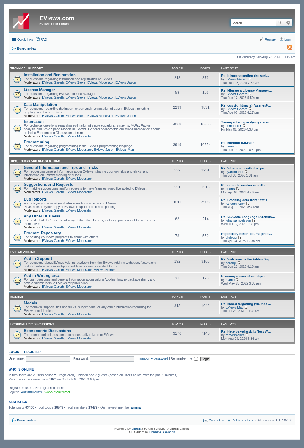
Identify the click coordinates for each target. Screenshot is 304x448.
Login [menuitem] (288, 39)
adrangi (231, 263)
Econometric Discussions (32, 324)
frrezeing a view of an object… (245, 276)
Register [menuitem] (271, 39)
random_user (235, 203)
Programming (36, 142)
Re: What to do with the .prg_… (245, 168)
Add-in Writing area (41, 275)
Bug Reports (35, 199)
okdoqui (231, 237)
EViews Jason (125, 82)
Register (32, 352)
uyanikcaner (234, 172)
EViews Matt (125, 149)
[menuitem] (287, 48)
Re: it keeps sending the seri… (245, 75)
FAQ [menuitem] (44, 39)
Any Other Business (42, 216)
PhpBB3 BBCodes (162, 431)
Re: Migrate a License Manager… (246, 90)
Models (16, 296)
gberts (230, 188)
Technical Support (26, 68)
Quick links (25, 39)
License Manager (39, 90)
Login (14, 352)
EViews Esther (104, 269)
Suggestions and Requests (48, 184)
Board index (26, 420)
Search (279, 22)
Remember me (182, 358)
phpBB (136, 428)
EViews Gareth (53, 82)
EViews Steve (76, 82)
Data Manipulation (40, 104)
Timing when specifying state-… (246, 122)
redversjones (235, 335)
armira (136, 407)
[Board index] (24, 19)
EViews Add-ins (22, 252)
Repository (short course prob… (246, 234)
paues (230, 146)
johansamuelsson (238, 220)
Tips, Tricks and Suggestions (35, 161)
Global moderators (57, 392)
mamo (230, 280)
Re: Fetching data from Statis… (245, 200)
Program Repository (42, 233)
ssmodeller (233, 126)
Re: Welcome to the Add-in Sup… (247, 259)
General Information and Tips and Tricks (61, 167)
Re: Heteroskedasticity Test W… (246, 331)
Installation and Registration (50, 75)
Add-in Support (38, 258)
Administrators (31, 392)
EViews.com (56, 18)
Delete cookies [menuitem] (242, 420)
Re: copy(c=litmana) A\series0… (246, 105)
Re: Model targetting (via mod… (246, 304)
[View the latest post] (249, 79)
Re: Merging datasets (237, 142)
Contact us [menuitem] (216, 420)
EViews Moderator (100, 82)
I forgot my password (152, 358)
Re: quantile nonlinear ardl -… (244, 185)
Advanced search (288, 22)
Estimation (34, 121)
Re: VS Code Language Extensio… (248, 217)
